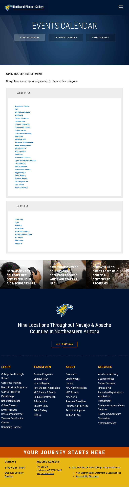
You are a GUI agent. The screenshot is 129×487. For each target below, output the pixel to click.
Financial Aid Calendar (24, 142)
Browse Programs (43, 374)
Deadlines (19, 136)
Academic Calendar (66, 37)
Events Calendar (29, 37)
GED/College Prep (10, 392)
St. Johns (19, 237)
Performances (21, 166)
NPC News (71, 397)
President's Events (22, 169)
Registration (20, 172)
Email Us (9, 476)
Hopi (17, 222)
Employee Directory (14, 473)
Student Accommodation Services (111, 407)
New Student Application (47, 387)
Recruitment (104, 401)
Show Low (19, 228)
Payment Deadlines (76, 401)
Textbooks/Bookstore (109, 414)
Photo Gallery (100, 37)
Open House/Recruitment (25, 160)
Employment (72, 378)
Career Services (22, 118)
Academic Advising (108, 374)
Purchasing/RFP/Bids (77, 406)
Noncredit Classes (22, 157)
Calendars (71, 374)
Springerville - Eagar (24, 234)
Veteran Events (21, 187)
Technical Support (75, 410)
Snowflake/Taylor (22, 231)
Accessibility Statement (87, 476)
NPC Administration (76, 387)
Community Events (22, 127)
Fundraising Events (23, 145)
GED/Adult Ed (20, 148)
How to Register (42, 383)
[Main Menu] (120, 7)
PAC (16, 109)
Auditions (19, 115)
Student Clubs (41, 406)
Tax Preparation (21, 181)
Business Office (106, 378)
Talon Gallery (40, 410)
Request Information (45, 397)
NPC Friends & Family (45, 392)
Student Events (21, 178)
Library (69, 383)
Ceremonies (20, 121)
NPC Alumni (72, 392)
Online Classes (9, 405)
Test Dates (19, 184)
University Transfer (11, 427)
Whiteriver (19, 240)
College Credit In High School (12, 376)
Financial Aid (20, 139)
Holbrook (19, 219)
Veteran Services (107, 423)
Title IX (37, 415)
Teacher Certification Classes (12, 420)
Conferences (20, 130)
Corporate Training (23, 133)
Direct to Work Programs (14, 387)
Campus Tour (41, 378)
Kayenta (18, 225)
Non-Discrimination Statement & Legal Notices (98, 473)
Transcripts (104, 418)
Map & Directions (45, 473)
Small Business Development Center (12, 412)
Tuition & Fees (73, 415)
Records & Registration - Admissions (111, 394)
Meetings (19, 154)
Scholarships (40, 401)
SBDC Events (20, 175)
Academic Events (22, 106)
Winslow (18, 243)
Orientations (20, 163)
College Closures (22, 124)
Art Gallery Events (22, 112)
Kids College (20, 151)
